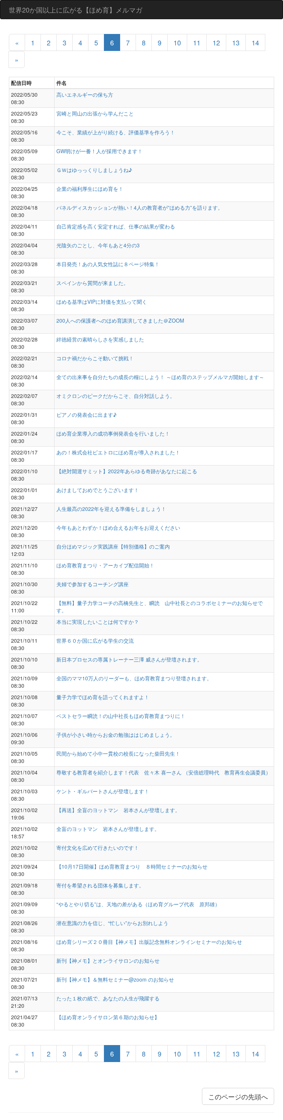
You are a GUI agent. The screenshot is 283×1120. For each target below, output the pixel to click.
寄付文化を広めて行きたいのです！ (97, 847)
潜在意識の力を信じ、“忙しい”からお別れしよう (112, 923)
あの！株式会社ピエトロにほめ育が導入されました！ (118, 452)
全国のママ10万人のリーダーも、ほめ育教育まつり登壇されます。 (134, 678)
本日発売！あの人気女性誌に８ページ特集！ (108, 264)
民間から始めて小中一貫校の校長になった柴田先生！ (118, 753)
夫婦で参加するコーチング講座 (92, 584)
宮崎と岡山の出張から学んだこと (95, 113)
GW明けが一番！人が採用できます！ (99, 151)
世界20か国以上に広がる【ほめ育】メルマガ (75, 9)
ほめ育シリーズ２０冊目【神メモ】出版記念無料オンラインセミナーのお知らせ (149, 941)
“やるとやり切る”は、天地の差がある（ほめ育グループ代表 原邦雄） (138, 904)
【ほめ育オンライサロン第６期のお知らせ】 (108, 1017)
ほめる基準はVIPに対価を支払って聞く (101, 301)
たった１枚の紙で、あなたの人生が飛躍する (108, 998)
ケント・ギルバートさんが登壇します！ (102, 791)
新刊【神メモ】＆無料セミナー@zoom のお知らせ (115, 979)
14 (255, 42)
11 (196, 42)
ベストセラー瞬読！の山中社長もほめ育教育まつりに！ (120, 715)
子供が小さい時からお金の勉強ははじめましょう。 (115, 734)
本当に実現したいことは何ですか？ (97, 621)
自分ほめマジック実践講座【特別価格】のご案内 (113, 546)
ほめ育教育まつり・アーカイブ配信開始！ (105, 565)
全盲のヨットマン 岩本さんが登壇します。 (108, 828)
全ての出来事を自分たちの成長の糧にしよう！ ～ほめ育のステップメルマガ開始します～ (160, 377)
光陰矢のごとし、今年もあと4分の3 (98, 245)
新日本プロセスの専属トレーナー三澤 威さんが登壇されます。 (129, 659)
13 (236, 42)
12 (216, 42)
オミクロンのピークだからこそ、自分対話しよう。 (115, 395)
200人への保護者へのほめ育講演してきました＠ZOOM (120, 320)
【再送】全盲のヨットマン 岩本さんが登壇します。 (118, 810)
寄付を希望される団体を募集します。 (100, 885)
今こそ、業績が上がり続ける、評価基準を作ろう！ (115, 132)
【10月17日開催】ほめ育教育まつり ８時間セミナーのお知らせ (131, 866)
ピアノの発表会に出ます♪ (86, 414)
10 (177, 42)
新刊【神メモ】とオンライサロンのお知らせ (108, 960)
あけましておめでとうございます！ (97, 490)
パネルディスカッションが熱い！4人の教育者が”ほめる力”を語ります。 (139, 207)
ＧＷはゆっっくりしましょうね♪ (94, 170)
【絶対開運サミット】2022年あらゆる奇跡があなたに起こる (126, 471)
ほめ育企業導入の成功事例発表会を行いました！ (113, 433)
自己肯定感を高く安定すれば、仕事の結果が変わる (115, 226)
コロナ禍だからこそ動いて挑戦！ (95, 358)
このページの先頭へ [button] (238, 1096)
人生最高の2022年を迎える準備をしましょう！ (111, 508)
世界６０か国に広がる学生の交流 (95, 640)
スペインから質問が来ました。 (92, 282)
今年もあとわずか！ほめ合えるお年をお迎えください (118, 527)
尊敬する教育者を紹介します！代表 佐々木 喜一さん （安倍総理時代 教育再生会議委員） (163, 772)
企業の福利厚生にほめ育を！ (89, 188)
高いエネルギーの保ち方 (84, 94)
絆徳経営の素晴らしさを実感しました (100, 339)
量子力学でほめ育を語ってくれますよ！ (102, 697)
